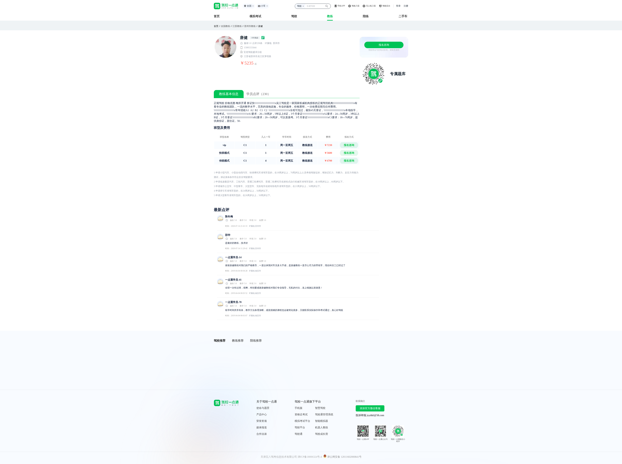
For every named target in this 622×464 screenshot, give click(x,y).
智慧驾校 (320, 408)
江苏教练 (237, 26)
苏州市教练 (250, 26)
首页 (217, 16)
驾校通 (298, 434)
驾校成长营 (321, 434)
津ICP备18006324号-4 (310, 456)
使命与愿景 (262, 408)
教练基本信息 (228, 94)
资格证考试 (301, 414)
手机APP (341, 6)
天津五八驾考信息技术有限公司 (279, 456)
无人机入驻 (371, 6)
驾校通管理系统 (324, 414)
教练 (330, 16)
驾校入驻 (355, 6)
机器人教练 (321, 427)
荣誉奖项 (261, 421)
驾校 (294, 16)
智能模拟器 (321, 421)
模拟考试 (255, 16)
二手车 (403, 16)
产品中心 (261, 414)
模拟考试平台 (302, 421)
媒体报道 (261, 427)
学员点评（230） (258, 94)
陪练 (366, 16)
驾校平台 (300, 427)
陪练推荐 (256, 340)
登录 (398, 6)
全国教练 (225, 26)
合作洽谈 (261, 434)
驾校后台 (386, 6)
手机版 (298, 408)
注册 (406, 6)
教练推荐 (238, 340)
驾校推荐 (219, 340)
